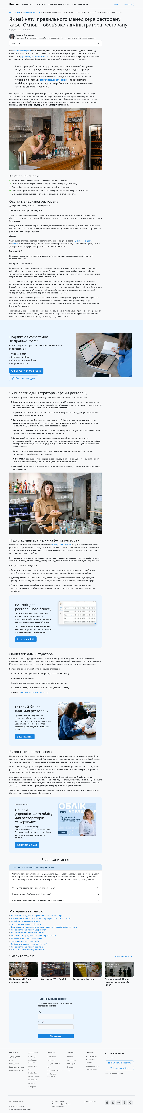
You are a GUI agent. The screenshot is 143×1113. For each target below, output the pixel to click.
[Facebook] (107, 1102)
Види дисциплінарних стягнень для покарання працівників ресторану (44, 927)
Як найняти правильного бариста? (27, 921)
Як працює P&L (26, 639)
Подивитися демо (25, 378)
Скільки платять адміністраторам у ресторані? (33, 867)
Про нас (70, 1057)
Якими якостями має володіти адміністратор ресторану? (38, 900)
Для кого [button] (41, 4)
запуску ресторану (22, 50)
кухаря (77, 240)
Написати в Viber (121, 1068)
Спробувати (127, 4)
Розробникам (91, 1101)
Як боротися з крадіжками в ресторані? (29, 944)
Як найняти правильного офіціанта (27, 932)
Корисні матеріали (55, 1070)
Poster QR (32, 1057)
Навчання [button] (83, 4)
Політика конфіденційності (61, 1104)
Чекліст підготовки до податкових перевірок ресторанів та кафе (40, 918)
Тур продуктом (15, 1057)
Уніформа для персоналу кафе (25, 941)
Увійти (115, 4)
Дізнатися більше (27, 844)
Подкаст (89, 1062)
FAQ (68, 1070)
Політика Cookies (58, 1107)
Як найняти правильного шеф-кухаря (28, 929)
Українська (16, 1101)
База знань (51, 1057)
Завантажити (25, 736)
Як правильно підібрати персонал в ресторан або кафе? (37, 915)
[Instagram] (113, 1102)
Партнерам (71, 1063)
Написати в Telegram (121, 1062)
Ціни (74, 4)
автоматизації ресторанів (52, 79)
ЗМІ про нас (71, 1060)
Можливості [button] (27, 4)
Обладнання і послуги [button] (58, 4)
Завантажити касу (16, 1067)
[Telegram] (130, 1102)
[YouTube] (119, 1102)
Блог (18, 12)
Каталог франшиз (93, 1066)
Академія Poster (53, 1063)
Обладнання (14, 1063)
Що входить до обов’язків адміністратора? (31, 894)
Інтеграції (32, 1087)
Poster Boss (32, 1073)
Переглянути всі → (123, 956)
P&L (30, 1069)
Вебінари (51, 1060)
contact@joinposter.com (114, 1073)
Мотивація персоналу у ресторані (26, 938)
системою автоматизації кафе (35, 692)
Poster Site (32, 1066)
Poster (14, 4)
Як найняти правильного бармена (27, 947)
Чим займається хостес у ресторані (27, 949)
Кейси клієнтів (91, 1069)
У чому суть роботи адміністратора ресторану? (33, 888)
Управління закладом (31, 12)
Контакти (70, 1067)
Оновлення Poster (16, 1070)
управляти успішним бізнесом (34, 56)
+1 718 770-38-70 (114, 1053)
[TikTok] (124, 1102)
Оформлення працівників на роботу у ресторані (33, 935)
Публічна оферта (58, 1101)
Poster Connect (34, 1076)
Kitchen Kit (32, 1080)
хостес (15, 243)
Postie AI (31, 1083)
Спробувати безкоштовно (26, 370)
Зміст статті (17, 43)
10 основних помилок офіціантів (26, 924)
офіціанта (88, 240)
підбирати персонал (61, 544)
